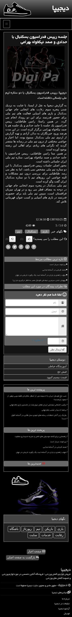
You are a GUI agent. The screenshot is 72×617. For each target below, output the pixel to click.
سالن (33, 133)
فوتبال (67, 613)
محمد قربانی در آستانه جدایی (54, 270)
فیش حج (62, 371)
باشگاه (14, 529)
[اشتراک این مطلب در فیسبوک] (21, 246)
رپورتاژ (27, 529)
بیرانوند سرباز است (58, 264)
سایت (33, 535)
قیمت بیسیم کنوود (57, 377)
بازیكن (49, 529)
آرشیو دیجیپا (64, 608)
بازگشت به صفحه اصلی (21, 557)
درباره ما (66, 599)
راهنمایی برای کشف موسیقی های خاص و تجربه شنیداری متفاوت (40, 436)
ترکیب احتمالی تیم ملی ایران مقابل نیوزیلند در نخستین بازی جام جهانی (38, 405)
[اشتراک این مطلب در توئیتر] (14, 246)
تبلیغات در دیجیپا (62, 603)
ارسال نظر (56, 349)
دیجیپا (60, 7)
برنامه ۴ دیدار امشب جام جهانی (54, 410)
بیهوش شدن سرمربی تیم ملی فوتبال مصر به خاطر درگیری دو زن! (39, 280)
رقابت (40, 109)
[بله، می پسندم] (29, 239)
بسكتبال (62, 113)
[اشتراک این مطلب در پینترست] (34, 246)
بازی (45, 231)
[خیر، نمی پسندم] (12, 239)
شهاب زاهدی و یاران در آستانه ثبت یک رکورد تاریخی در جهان (40, 275)
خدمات (46, 535)
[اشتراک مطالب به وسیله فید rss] (8, 246)
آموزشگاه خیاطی (57, 366)
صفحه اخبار (35, 551)
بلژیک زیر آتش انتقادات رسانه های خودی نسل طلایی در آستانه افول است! (38, 417)
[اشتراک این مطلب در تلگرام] (27, 246)
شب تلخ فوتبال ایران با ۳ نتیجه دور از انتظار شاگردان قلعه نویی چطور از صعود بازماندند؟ (36, 397)
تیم (18, 231)
